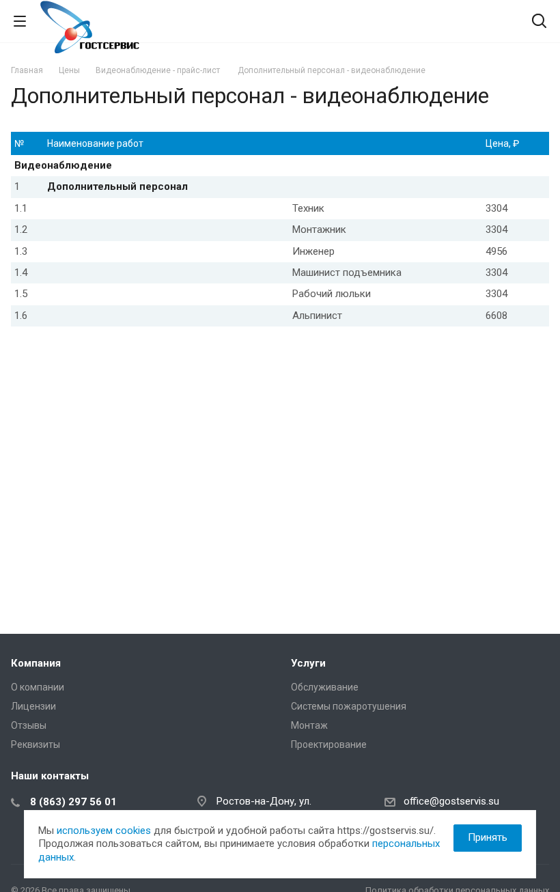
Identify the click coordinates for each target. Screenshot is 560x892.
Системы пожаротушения (348, 706)
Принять (487, 837)
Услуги (308, 663)
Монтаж (309, 725)
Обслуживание (325, 687)
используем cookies (104, 830)
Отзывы (28, 725)
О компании (37, 687)
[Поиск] (539, 22)
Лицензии (33, 706)
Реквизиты (35, 744)
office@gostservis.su (451, 801)
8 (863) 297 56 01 (73, 802)
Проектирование (329, 744)
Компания (36, 663)
